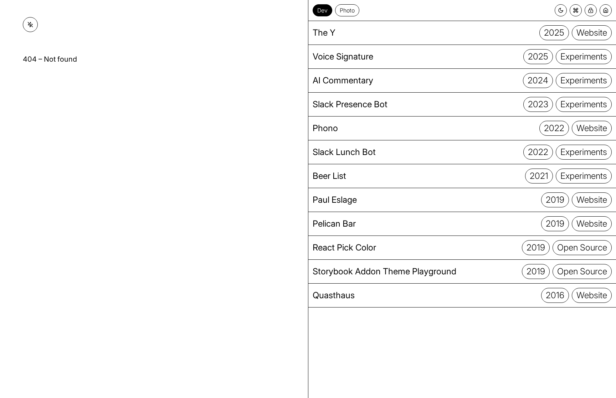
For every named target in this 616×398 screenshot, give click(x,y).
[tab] (322, 10)
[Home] (606, 10)
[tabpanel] (462, 209)
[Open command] (576, 10)
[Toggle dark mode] (561, 10)
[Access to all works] (591, 10)
